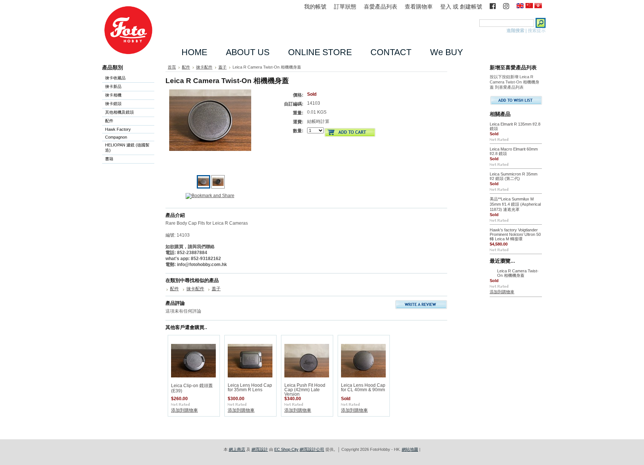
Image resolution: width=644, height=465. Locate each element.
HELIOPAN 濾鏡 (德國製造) (125, 147)
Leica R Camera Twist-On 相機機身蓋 (518, 273)
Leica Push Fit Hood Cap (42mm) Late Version (304, 389)
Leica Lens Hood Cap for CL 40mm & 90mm (363, 387)
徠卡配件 (204, 67)
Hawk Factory (116, 130)
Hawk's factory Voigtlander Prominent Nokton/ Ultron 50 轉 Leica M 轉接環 (515, 234)
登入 (445, 6)
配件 (107, 121)
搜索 (473, 23)
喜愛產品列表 (380, 6)
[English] (520, 6)
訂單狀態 (345, 6)
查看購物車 (419, 6)
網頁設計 (260, 449)
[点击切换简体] (529, 6)
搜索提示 (537, 30)
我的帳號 (315, 6)
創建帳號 (471, 6)
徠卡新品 (113, 86)
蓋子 (222, 67)
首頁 (172, 67)
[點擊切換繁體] (538, 6)
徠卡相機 (111, 95)
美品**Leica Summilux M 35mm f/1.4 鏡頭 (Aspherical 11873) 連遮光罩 (515, 204)
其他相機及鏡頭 (119, 112)
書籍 (109, 158)
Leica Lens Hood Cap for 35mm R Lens (250, 387)
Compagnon (114, 137)
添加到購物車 (184, 410)
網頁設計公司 (312, 449)
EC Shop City (286, 449)
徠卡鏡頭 (111, 104)
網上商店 (237, 449)
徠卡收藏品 (115, 78)
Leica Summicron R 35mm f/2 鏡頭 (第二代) (513, 176)
